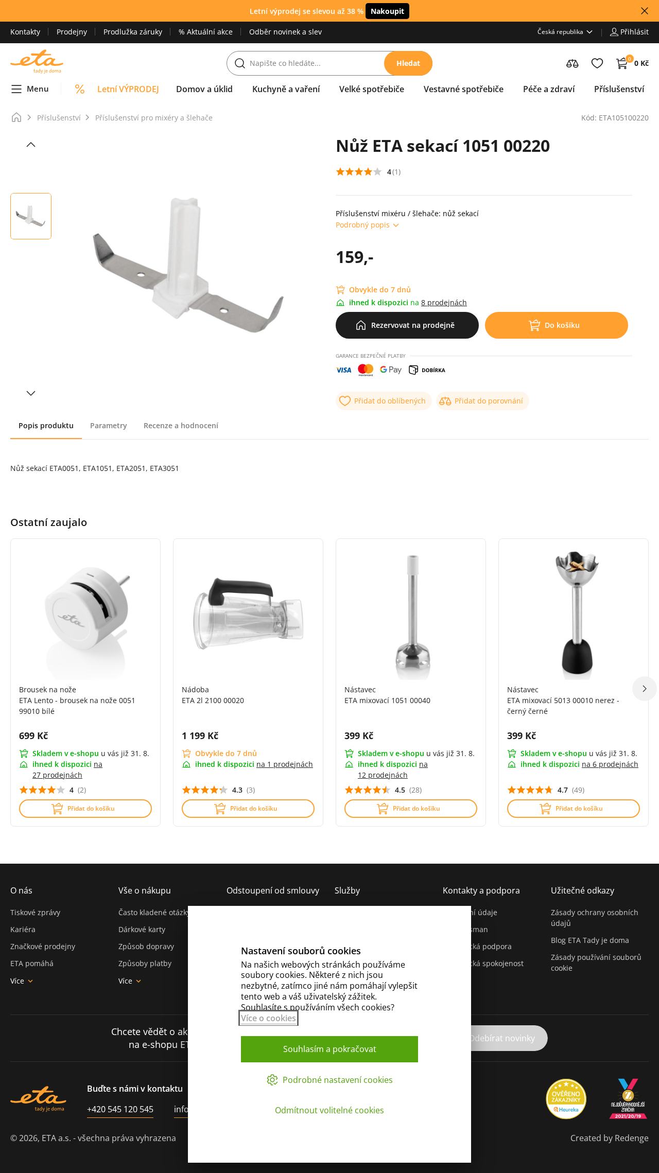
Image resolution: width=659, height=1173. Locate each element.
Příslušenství (59, 117)
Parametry (108, 425)
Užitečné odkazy (582, 890)
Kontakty (25, 32)
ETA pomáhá (32, 963)
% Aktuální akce (206, 32)
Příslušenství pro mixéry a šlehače (154, 117)
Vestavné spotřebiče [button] (464, 89)
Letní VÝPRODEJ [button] (128, 89)
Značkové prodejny (42, 946)
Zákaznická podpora (477, 946)
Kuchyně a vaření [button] (286, 89)
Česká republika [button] (560, 31)
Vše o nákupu (144, 890)
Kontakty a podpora (481, 890)
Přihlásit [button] (634, 32)
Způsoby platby (144, 963)
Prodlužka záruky (132, 32)
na (284, 764)
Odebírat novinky (502, 1038)
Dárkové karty (141, 929)
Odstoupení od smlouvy (273, 890)
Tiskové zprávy (35, 912)
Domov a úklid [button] (204, 89)
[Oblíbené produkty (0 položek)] (597, 63)
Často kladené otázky (154, 912)
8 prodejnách (444, 302)
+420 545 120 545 (120, 1109)
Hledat (408, 63)
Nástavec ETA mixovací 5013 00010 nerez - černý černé (563, 700)
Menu (38, 88)
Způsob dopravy (146, 946)
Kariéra (23, 929)
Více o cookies (268, 1018)
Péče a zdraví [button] (549, 89)
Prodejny (72, 32)
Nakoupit (387, 11)
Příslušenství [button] (619, 89)
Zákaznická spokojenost (483, 963)
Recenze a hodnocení (181, 425)
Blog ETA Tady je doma (590, 940)
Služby (347, 890)
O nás (21, 890)
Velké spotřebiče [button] (371, 89)
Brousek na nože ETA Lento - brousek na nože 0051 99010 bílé (77, 700)
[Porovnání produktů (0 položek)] (572, 63)
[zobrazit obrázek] (30, 144)
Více (17, 981)
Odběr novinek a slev (285, 32)
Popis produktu (46, 425)
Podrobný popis (363, 225)
